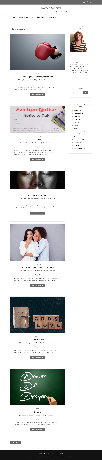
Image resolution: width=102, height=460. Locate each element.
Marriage (76, 137)
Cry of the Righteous (37, 195)
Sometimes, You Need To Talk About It (37, 267)
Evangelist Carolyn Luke (26, 80)
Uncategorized (78, 148)
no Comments (52, 80)
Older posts (15, 442)
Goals (75, 128)
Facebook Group (23, 17)
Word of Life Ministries (38, 17)
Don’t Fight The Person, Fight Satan (37, 77)
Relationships (78, 142)
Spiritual (37, 336)
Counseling (77, 116)
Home (13, 17)
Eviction (37, 140)
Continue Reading (37, 94)
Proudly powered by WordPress (38, 455)
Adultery (76, 110)
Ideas (75, 134)
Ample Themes (68, 455)
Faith (37, 73)
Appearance (77, 113)
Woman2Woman (51, 8)
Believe (37, 412)
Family (76, 125)
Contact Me (52, 17)
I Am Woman (37, 136)
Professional (77, 139)
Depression (77, 119)
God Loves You (37, 340)
